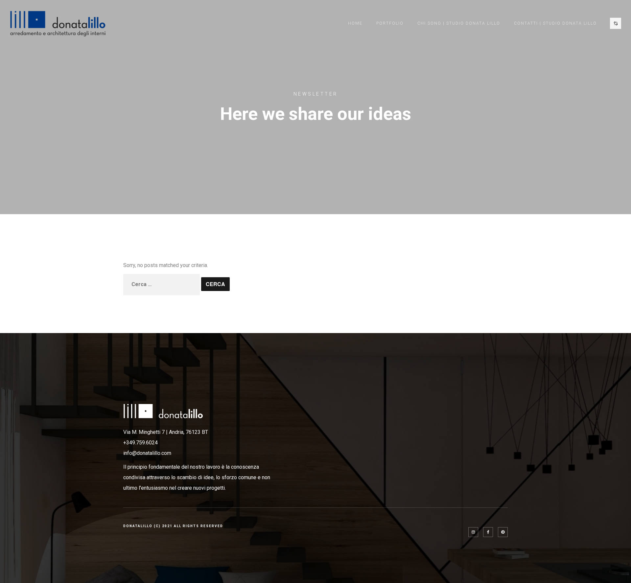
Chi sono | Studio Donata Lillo (458, 23)
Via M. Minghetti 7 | (146, 432)
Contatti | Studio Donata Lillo (555, 23)
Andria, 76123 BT (188, 432)
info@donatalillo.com (147, 453)
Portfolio (390, 23)
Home (355, 23)
